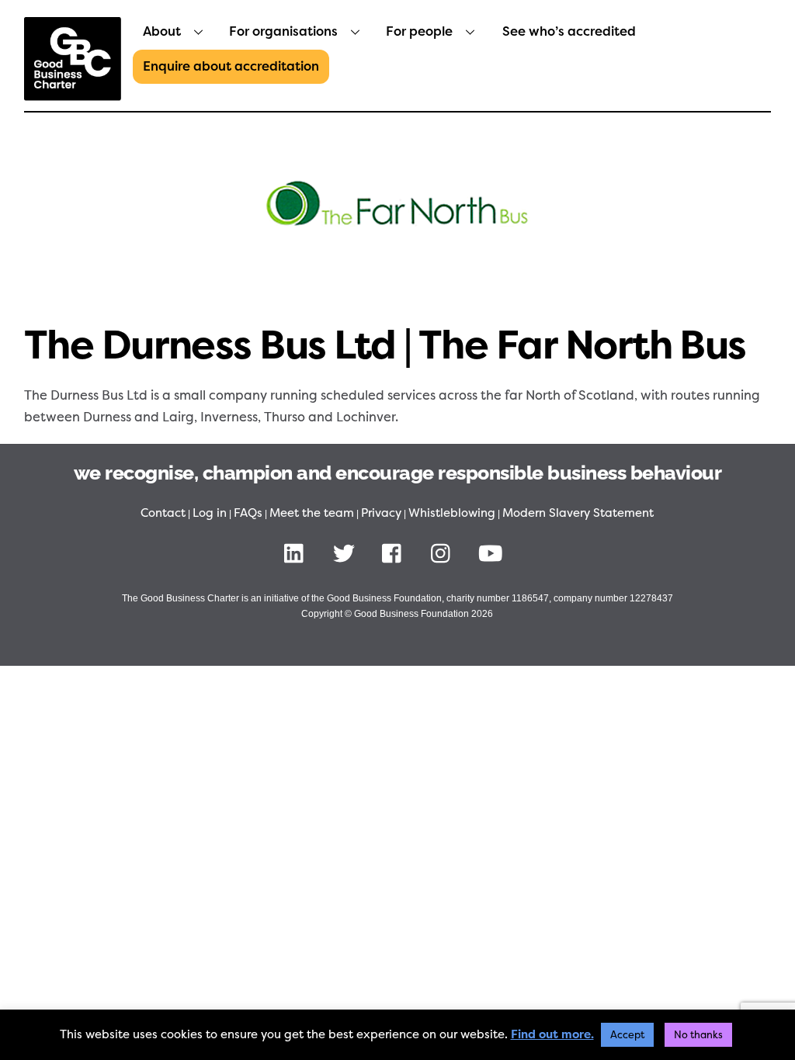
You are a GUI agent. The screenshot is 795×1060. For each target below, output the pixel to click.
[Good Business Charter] (72, 93)
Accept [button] (627, 1035)
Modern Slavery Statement (578, 513)
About (162, 31)
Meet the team (311, 513)
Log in (210, 513)
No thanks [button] (698, 1035)
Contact (163, 513)
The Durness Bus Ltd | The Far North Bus (385, 345)
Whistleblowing (451, 513)
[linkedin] (297, 553)
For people (419, 31)
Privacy (381, 513)
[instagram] (444, 553)
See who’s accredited (569, 31)
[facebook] (395, 553)
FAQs (248, 513)
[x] (346, 553)
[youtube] (493, 553)
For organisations (283, 31)
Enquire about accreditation (231, 66)
